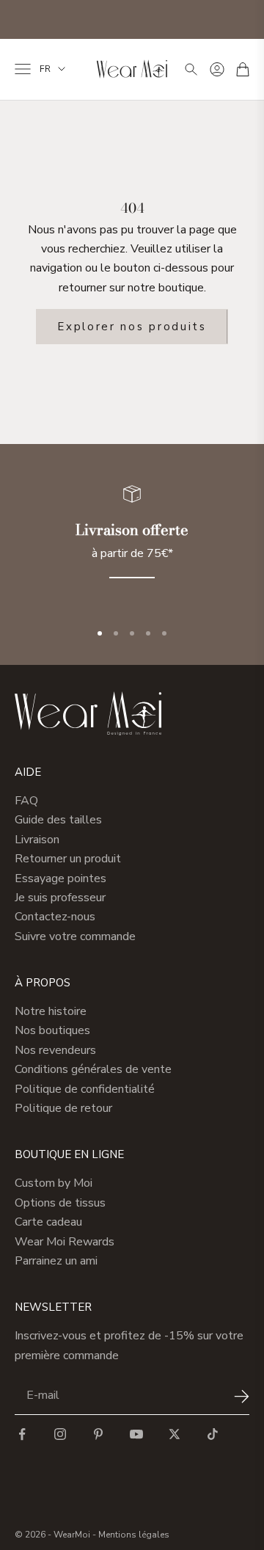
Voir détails (224, 20)
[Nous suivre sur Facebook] (22, 1434)
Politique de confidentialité (85, 1089)
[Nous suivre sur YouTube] (136, 1434)
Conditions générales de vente (93, 1069)
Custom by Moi (53, 1183)
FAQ (26, 801)
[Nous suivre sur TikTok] (212, 1434)
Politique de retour (63, 1108)
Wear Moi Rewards (64, 1242)
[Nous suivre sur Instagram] (60, 1434)
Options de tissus (60, 1203)
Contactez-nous (55, 917)
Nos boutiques (52, 1030)
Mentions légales (133, 1534)
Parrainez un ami (56, 1261)
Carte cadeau (48, 1222)
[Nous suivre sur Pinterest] (98, 1434)
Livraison (37, 840)
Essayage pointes (60, 878)
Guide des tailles (58, 820)
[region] (132, 540)
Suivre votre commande (75, 936)
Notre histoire (51, 1011)
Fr (45, 69)
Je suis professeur (60, 897)
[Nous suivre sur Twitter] (174, 1434)
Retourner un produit (68, 859)
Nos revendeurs (55, 1050)
